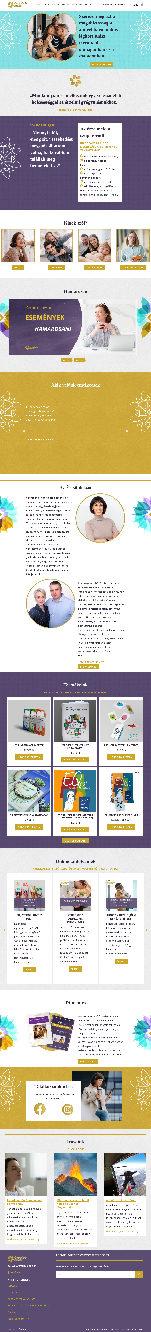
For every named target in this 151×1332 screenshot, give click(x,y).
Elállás (11, 1312)
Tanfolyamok (114, 1329)
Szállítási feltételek (18, 1318)
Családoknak (95, 267)
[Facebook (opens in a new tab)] (142, 5)
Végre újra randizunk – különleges (30, 918)
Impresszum (139, 1329)
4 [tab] (81, 471)
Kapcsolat (13, 1285)
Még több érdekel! (75, 841)
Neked (18, 267)
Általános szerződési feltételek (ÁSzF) (28, 1305)
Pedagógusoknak (133, 267)
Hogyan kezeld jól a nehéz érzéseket (75, 916)
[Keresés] (139, 1274)
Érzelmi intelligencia (16, 1239)
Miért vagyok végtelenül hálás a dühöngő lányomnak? (73, 1203)
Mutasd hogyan (101, 64)
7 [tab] (86, 986)
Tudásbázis (14, 1292)
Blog (122, 1329)
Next (127, 431)
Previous (24, 431)
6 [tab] (82, 986)
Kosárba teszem (29, 756)
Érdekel (29, 969)
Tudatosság (33, 1239)
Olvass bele (75, 1149)
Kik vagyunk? (88, 667)
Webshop (105, 1329)
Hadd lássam (88, 1061)
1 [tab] (70, 471)
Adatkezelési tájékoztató (21, 1298)
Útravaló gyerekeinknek (121, 916)
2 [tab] (74, 471)
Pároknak (56, 267)
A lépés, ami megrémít (121, 1200)
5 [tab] (79, 986)
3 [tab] (77, 471)
